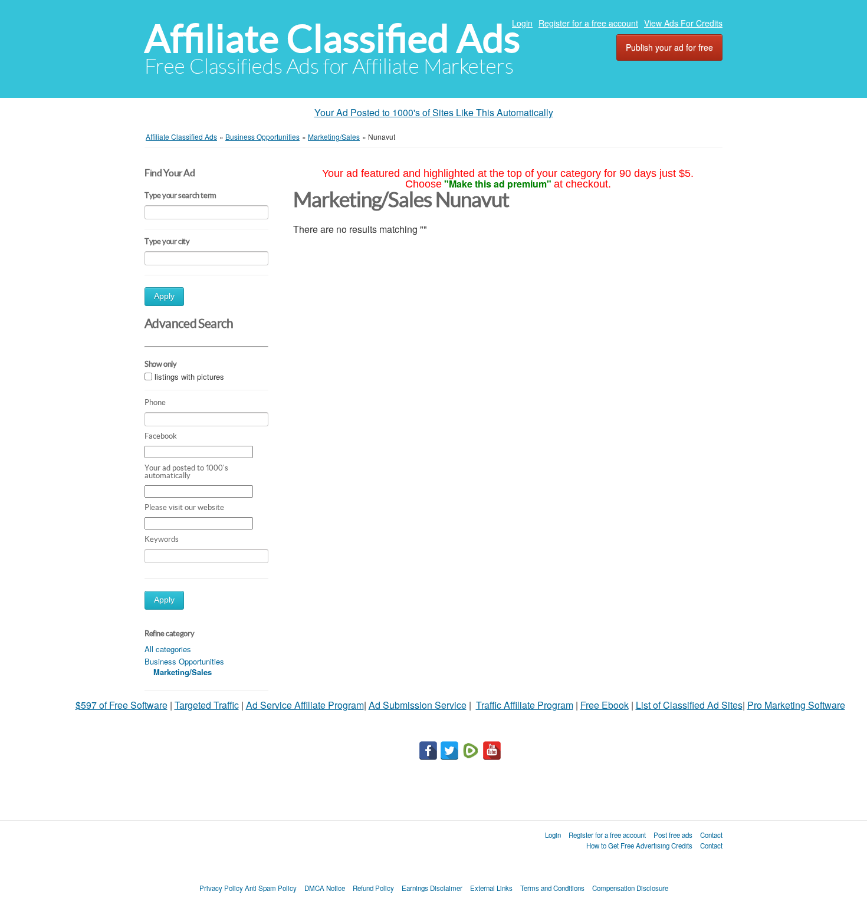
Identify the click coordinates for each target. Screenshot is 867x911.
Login (522, 23)
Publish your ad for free (669, 47)
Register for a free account (588, 23)
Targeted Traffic (207, 705)
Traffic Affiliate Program (524, 705)
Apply (164, 296)
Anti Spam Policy (271, 888)
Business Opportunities (184, 661)
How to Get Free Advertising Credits (639, 845)
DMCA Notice (324, 888)
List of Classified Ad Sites (689, 705)
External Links (491, 888)
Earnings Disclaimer (432, 888)
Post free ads (672, 835)
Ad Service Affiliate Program (305, 705)
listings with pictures (189, 377)
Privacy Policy (221, 888)
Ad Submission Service (418, 705)
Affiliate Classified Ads (332, 38)
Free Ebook (604, 705)
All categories (167, 649)
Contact (711, 835)
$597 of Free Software (121, 705)
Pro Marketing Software (796, 705)
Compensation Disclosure (630, 888)
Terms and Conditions (552, 888)
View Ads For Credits (683, 23)
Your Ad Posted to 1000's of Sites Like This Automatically (433, 112)
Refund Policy (373, 888)
